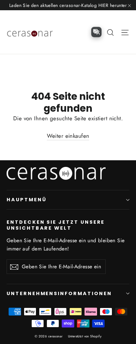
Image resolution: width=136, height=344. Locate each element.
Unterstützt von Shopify (85, 336)
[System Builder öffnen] (96, 32)
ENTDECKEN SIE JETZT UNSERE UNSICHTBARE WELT (56, 225)
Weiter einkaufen (68, 136)
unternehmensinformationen (59, 293)
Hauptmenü (26, 199)
